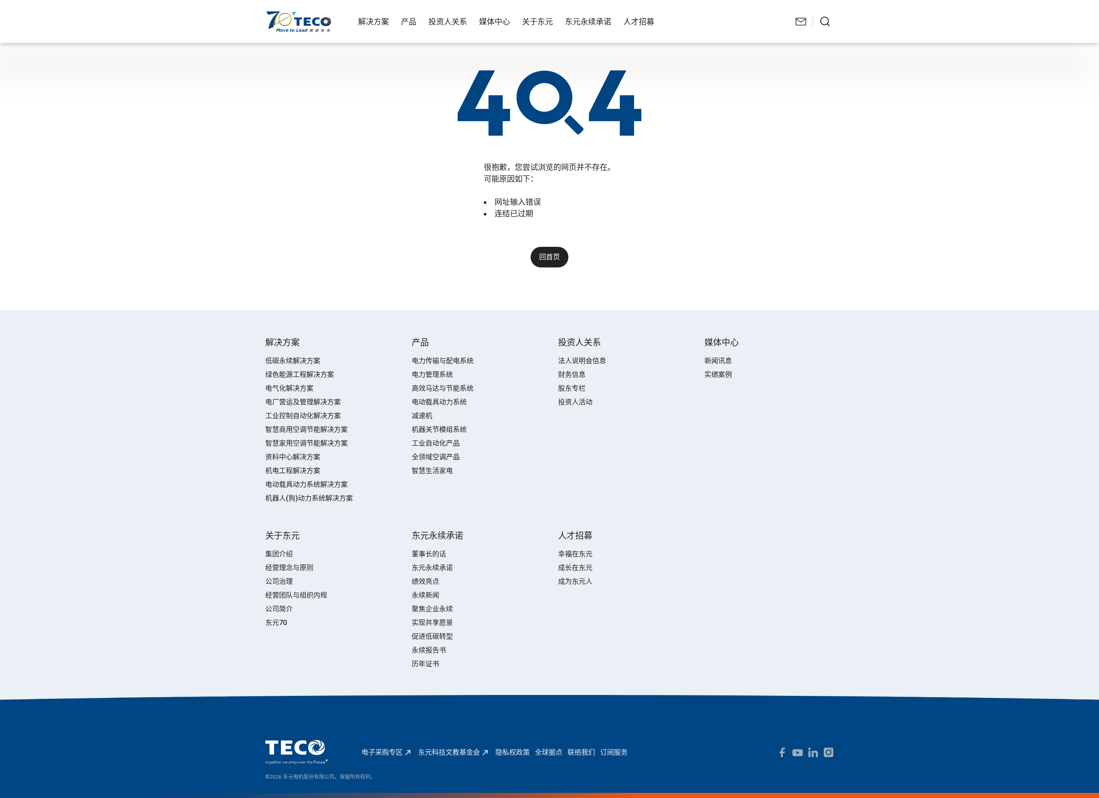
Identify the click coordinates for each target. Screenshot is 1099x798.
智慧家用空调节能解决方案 (306, 443)
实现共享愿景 (432, 623)
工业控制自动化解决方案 (303, 416)
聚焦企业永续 (432, 609)
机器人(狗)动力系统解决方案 (309, 498)
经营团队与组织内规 (296, 595)
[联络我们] (801, 21)
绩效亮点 (425, 581)
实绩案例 (718, 374)
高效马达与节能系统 (443, 388)
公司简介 (279, 609)
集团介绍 (279, 554)
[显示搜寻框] (825, 21)
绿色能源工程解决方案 (299, 374)
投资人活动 (575, 402)
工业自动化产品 (436, 443)
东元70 (276, 623)
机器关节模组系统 (439, 429)
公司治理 (279, 581)
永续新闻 (425, 595)
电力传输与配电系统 (443, 361)
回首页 (549, 257)
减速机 (422, 416)
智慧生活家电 (432, 471)
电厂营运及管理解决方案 (303, 402)
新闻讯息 (718, 361)
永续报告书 (429, 650)
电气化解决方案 (289, 388)
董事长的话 (429, 554)
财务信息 (572, 374)
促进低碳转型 (432, 636)
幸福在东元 (575, 554)
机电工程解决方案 (292, 471)
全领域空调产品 (436, 457)
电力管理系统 (432, 374)
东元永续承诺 (432, 568)
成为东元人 (575, 581)
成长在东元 (575, 568)
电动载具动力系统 (439, 402)
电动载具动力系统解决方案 (306, 484)
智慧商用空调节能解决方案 (306, 429)
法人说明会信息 (582, 361)
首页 (272, 15)
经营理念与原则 (289, 568)
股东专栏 (572, 388)
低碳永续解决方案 (292, 361)
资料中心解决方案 (292, 457)
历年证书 (425, 664)
